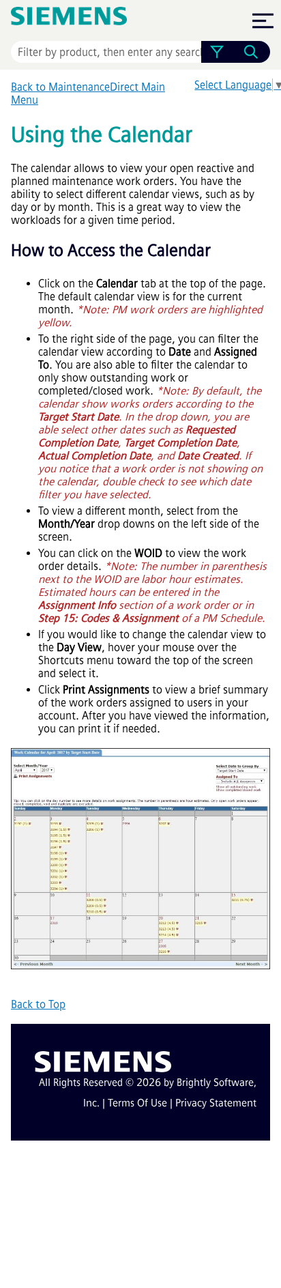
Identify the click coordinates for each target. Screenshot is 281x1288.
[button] (216, 52)
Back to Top (38, 1004)
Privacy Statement (215, 1103)
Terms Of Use (137, 1103)
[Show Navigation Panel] (262, 20)
